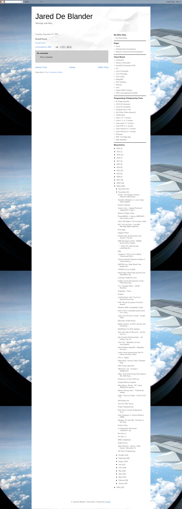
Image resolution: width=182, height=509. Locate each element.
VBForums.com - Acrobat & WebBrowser (128, 370)
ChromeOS (120, 60)
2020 (118, 155)
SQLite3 (119, 85)
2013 (118, 170)
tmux (117, 87)
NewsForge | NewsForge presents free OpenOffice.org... (131, 274)
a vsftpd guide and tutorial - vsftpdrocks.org (127, 429)
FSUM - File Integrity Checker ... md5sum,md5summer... (129, 196)
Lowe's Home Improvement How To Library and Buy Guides (130, 353)
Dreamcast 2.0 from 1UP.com (128, 379)
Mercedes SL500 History (127, 321)
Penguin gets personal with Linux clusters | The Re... (130, 237)
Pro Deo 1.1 (122, 433)
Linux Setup (120, 77)
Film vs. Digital (123, 358)
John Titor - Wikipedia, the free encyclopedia (129, 343)
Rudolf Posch (40, 43)
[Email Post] (56, 47)
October (121, 455)
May (120, 471)
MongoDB (119, 79)
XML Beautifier (121, 140)
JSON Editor (120, 115)
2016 (118, 164)
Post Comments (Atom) (53, 72)
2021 (118, 152)
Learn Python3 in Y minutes (126, 131)
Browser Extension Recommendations (129, 52)
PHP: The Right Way (123, 137)
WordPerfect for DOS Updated (129, 329)
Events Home (123, 425)
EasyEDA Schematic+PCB (125, 65)
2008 (118, 177)
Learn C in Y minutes (123, 118)
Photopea (119, 134)
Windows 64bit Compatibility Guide (130, 307)
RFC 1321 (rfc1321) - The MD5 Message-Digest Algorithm (129, 226)
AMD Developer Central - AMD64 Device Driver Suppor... (129, 242)
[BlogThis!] (63, 47)
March (120, 477)
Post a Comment (46, 57)
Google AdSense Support (127, 382)
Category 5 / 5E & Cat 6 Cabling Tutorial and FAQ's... (129, 255)
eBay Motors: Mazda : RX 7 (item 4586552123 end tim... (130, 386)
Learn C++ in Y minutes (124, 120)
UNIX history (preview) (126, 366)
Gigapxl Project (123, 233)
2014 (118, 167)
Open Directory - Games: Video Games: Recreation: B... (129, 447)
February (121, 480)
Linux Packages (121, 74)
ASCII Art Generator (123, 104)
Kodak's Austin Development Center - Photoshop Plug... (131, 282)
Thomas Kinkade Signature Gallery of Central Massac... (131, 260)
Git (117, 68)
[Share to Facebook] (68, 47)
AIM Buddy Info (123, 401)
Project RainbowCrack (126, 407)
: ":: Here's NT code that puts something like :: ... (128, 247)
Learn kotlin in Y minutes (125, 123)
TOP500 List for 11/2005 (126, 269)
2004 (118, 487)
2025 (118, 148)
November (122, 192)
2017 (118, 161)
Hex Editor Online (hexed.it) (126, 112)
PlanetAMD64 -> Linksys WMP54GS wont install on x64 (131, 217)
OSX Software (121, 82)
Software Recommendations (126, 49)
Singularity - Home (124, 291)
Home (72, 67)
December (122, 189)
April (120, 474)
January (121, 483)
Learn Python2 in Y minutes (126, 129)
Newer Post (41, 67)
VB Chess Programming (126, 451)
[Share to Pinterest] (70, 47)
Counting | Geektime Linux (127, 278)
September (122, 458)
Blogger (108, 502)
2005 (118, 186)
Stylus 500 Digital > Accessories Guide (132, 221)
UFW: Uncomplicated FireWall (126, 93)
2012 (118, 174)
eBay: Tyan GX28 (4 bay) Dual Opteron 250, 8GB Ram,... (132, 375)
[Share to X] (66, 47)
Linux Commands (122, 71)
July (120, 464)
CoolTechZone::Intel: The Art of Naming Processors (129, 298)
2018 (118, 158)
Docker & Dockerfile (123, 63)
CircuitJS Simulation (123, 107)
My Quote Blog (121, 38)
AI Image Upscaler (122, 101)
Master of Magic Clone (126, 213)
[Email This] (61, 47)
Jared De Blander (64, 16)
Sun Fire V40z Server (125, 404)
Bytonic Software (124, 205)
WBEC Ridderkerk (124, 440)
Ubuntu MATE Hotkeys (124, 90)
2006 (118, 183)
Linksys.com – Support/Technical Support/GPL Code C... (130, 209)
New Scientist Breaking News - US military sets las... (130, 338)
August (121, 461)
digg (119, 251)
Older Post (103, 67)
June (120, 468)
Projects (121, 294)
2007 (118, 180)
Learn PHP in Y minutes (124, 126)
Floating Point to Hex (123, 110)
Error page (121, 230)
